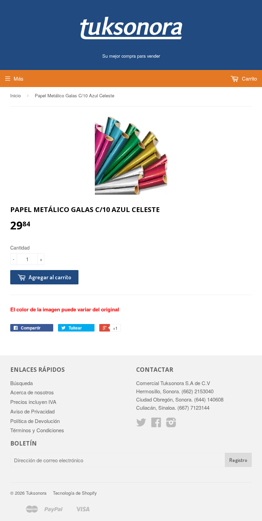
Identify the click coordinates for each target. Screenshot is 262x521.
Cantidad (20, 247)
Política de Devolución (35, 420)
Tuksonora (36, 493)
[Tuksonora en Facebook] (156, 424)
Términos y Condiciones (37, 430)
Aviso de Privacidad (32, 411)
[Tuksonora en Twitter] (141, 424)
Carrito (249, 78)
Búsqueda (21, 382)
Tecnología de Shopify (75, 493)
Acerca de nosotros (32, 392)
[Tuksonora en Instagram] (171, 424)
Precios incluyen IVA (33, 401)
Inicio (15, 95)
